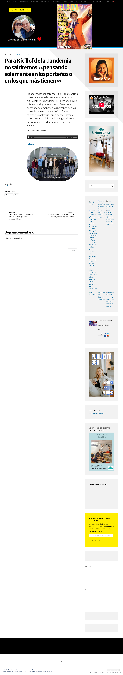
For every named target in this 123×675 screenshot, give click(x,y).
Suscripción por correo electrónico (99, 520)
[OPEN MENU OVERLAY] (7, 10)
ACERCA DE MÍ (56, 2)
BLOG (65, 2)
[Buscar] (101, 186)
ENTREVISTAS (24, 2)
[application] (52, 137)
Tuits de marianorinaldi (96, 413)
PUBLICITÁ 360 (97, 2)
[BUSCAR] (112, 186)
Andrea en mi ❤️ (110, 2)
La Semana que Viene (98, 484)
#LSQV (15, 2)
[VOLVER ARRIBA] (61, 661)
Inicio (8, 2)
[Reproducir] (29, 137)
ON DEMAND (34, 2)
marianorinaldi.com (20, 10)
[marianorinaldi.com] (61, 26)
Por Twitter (94, 410)
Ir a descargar (31, 144)
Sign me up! (95, 541)
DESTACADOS (45, 2)
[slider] (75, 137)
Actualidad (26, 54)
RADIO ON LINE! (85, 2)
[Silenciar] (71, 137)
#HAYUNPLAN (74, 2)
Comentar (72, 250)
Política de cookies (47, 671)
